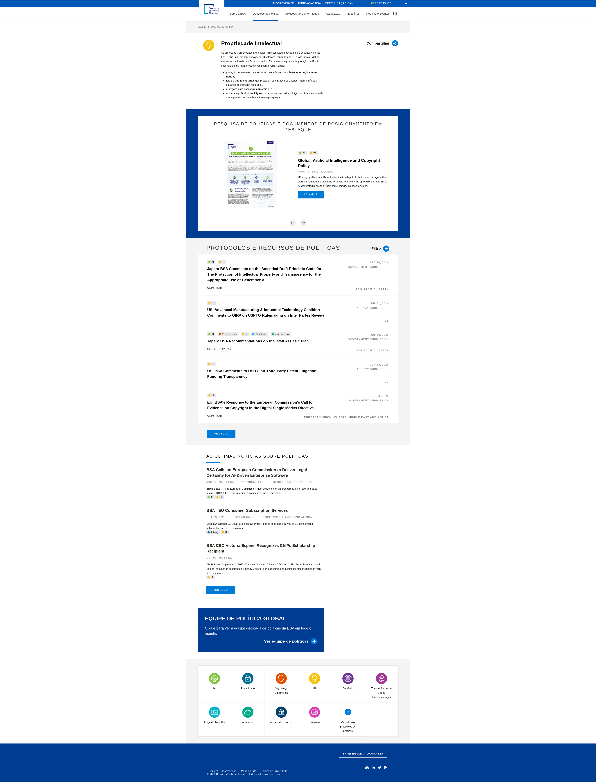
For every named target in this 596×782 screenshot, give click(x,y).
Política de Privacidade (274, 771)
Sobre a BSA (238, 13)
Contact (213, 771)
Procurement (282, 334)
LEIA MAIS (310, 194)
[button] (395, 14)
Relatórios (353, 13)
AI (303, 152)
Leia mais (274, 493)
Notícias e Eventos (378, 13)
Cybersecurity (229, 334)
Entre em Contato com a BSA (363, 753)
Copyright (215, 287)
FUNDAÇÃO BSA (309, 3)
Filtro (376, 249)
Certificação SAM (339, 3)
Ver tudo (221, 433)
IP (314, 152)
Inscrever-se (283, 3)
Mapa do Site (248, 771)
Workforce (261, 334)
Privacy (214, 532)
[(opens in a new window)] (367, 767)
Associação (333, 13)
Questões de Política (265, 13)
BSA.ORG (202, 27)
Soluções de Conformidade (302, 13)
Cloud (211, 349)
